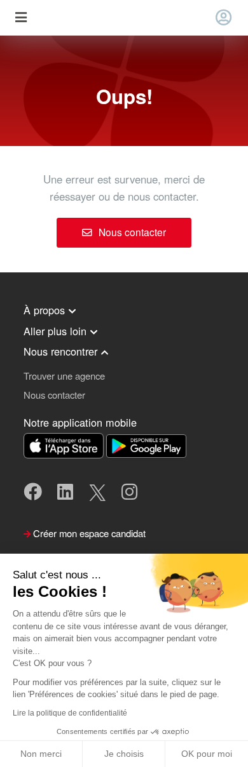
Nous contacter (131, 232)
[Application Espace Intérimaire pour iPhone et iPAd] (65, 444)
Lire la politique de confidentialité (70, 713)
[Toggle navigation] (20, 18)
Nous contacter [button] (54, 394)
